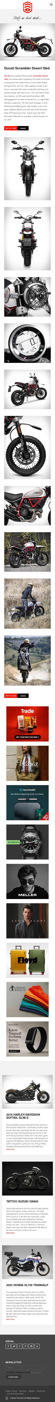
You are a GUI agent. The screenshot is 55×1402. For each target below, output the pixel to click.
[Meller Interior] (27, 881)
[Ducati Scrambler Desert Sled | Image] (27, 42)
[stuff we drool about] (27, 17)
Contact (31, 1391)
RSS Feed (23, 1391)
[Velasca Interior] (27, 763)
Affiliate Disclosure (15, 1394)
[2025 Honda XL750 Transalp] (27, 1262)
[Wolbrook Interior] (27, 842)
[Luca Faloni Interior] (27, 920)
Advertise (41, 1391)
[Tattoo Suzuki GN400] (27, 1179)
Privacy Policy (11, 1391)
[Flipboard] (25, 1346)
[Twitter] (13, 1346)
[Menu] (51, 4)
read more (10, 1149)
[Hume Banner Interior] (27, 802)
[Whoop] (27, 1039)
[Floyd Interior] (27, 960)
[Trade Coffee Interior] (27, 724)
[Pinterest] (19, 1346)
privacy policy (36, 1372)
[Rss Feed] (37, 1346)
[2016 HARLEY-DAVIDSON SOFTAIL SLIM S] (27, 1092)
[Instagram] (31, 1346)
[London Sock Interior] (27, 999)
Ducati (7, 75)
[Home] (27, 7)
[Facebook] (8, 1346)
